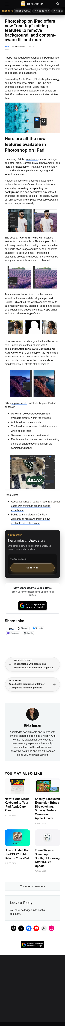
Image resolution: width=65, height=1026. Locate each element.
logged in (29, 910)
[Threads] (13, 928)
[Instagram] (51, 928)
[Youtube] (36, 928)
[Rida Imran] (32, 713)
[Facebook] (29, 928)
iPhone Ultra (22, 11)
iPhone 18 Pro (41, 11)
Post (11, 628)
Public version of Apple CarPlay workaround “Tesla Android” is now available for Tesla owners (30, 519)
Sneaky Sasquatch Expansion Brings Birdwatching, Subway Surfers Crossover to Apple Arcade (47, 808)
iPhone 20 (58, 11)
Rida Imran (20, 46)
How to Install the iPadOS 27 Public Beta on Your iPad (17, 854)
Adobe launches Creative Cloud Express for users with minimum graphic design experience (35, 506)
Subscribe (33, 567)
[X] (21, 928)
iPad (7, 46)
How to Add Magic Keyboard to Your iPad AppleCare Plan (17, 805)
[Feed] (44, 928)
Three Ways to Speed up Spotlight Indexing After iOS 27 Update (47, 858)
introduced (32, 159)
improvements (19, 403)
